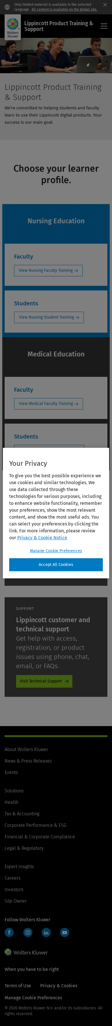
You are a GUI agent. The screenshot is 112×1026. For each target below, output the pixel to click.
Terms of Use (18, 985)
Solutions (14, 791)
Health (11, 802)
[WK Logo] (26, 952)
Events (11, 772)
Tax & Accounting (22, 813)
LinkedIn (46, 932)
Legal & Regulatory (24, 848)
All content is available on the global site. (64, 9)
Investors (14, 889)
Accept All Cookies (56, 564)
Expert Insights (19, 866)
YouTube (64, 932)
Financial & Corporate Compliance (40, 836)
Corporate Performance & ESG (35, 825)
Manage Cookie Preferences (56, 550)
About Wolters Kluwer (26, 749)
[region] (56, 513)
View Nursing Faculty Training (46, 270)
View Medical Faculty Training (46, 403)
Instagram (27, 932)
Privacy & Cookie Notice (42, 537)
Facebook (9, 932)
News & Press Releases (28, 761)
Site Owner (16, 901)
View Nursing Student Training (46, 317)
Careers (12, 878)
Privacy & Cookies (58, 985)
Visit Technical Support (41, 681)
